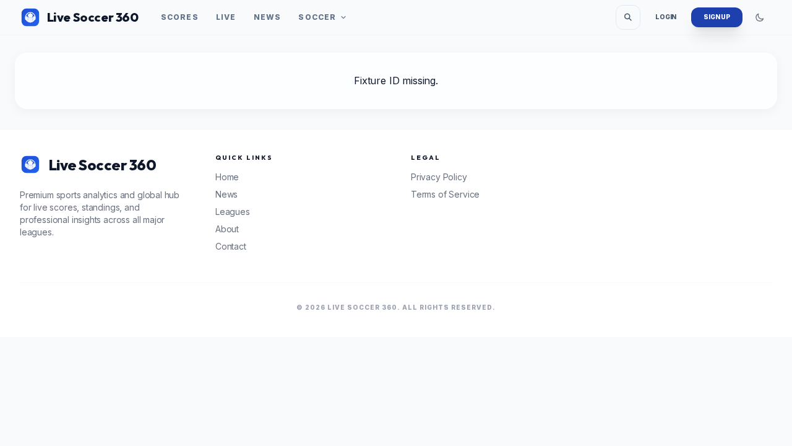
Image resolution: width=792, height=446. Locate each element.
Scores (180, 17)
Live (226, 17)
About (227, 229)
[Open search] (628, 17)
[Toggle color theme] (759, 17)
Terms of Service (445, 194)
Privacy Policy (439, 177)
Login (665, 16)
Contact (230, 246)
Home (227, 177)
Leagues (232, 211)
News (268, 17)
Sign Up (717, 16)
